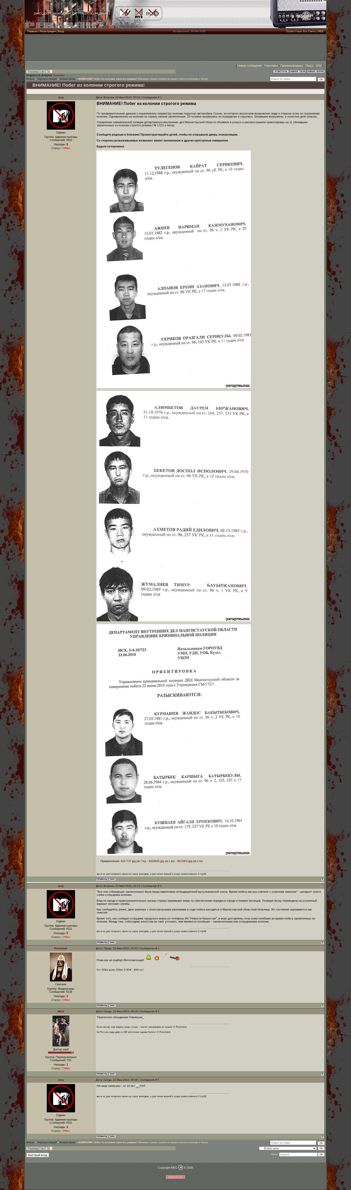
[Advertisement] (175, 47)
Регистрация (48, 31)
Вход (61, 31)
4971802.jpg (184, 861)
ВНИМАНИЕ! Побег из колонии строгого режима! (107, 79)
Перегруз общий (47, 79)
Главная (32, 31)
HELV (61, 1011)
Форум (30, 79)
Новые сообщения (249, 65)
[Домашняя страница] (112, 879)
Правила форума (291, 65)
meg (60, 97)
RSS (321, 31)
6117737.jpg (128, 861)
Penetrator (58, 75)
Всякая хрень (68, 79)
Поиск (309, 65)
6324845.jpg (156, 861)
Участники (271, 65)
